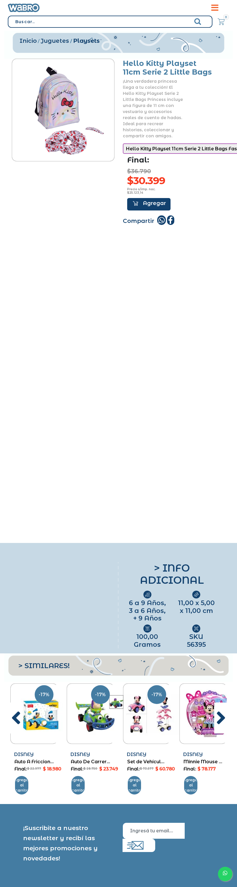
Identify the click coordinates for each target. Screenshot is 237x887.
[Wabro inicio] (24, 7)
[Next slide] (221, 718)
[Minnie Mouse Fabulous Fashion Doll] (203, 713)
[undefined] (63, 110)
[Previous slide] (16, 718)
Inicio (28, 40)
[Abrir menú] (215, 8)
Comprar (149, 204)
